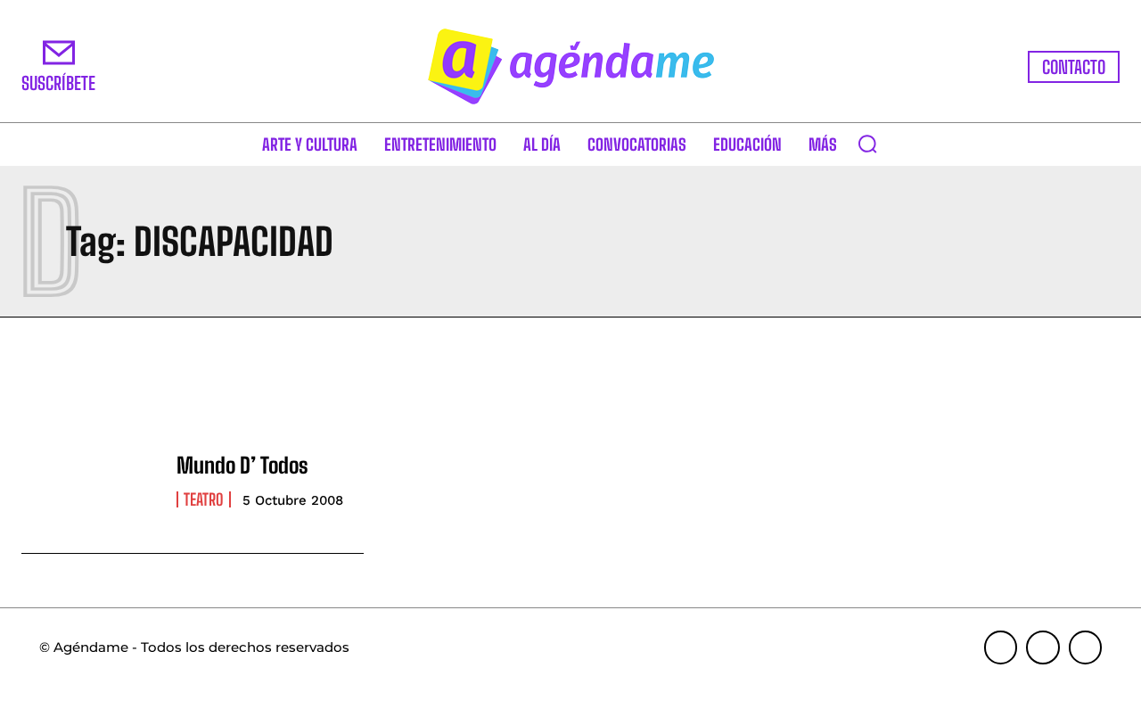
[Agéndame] (570, 66)
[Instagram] (1043, 647)
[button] (867, 143)
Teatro (204, 499)
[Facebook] (1001, 647)
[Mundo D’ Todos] (90, 480)
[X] (1086, 647)
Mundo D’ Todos (242, 465)
